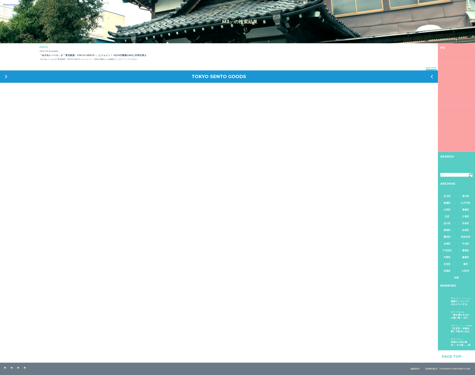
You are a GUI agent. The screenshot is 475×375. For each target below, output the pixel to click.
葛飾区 (465, 209)
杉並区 (465, 230)
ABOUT (415, 368)
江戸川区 (465, 203)
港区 (465, 264)
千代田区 (447, 250)
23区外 (465, 271)
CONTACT (431, 368)
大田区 (447, 209)
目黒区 (447, 271)
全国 (456, 277)
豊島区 (465, 250)
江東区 (465, 216)
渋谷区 (465, 223)
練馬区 (465, 257)
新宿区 (447, 230)
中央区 (465, 243)
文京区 (447, 264)
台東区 (447, 243)
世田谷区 (465, 237)
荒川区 (465, 196)
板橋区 (447, 203)
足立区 (447, 196)
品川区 (447, 223)
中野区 (447, 257)
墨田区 (447, 237)
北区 (447, 216)
